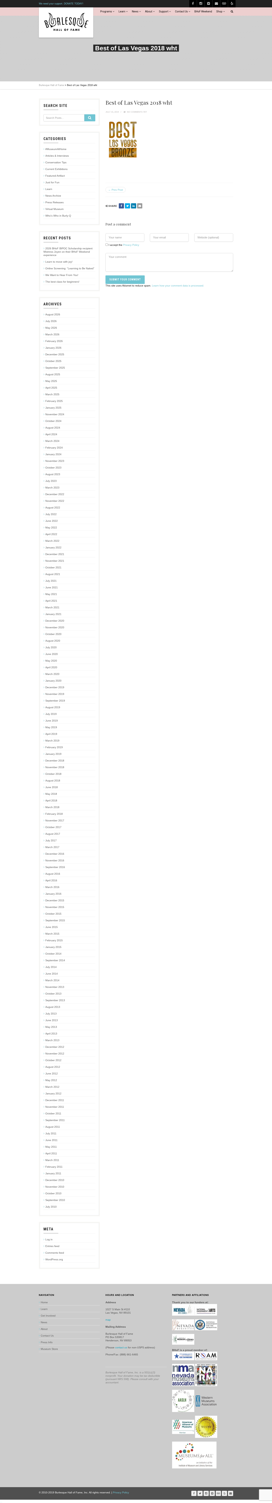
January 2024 (53, 454)
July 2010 (51, 1206)
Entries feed (52, 1246)
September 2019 (55, 700)
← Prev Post (115, 189)
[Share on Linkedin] (133, 205)
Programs (106, 11)
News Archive (53, 195)
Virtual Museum (54, 209)
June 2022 (51, 520)
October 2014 (53, 953)
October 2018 (53, 773)
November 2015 (54, 907)
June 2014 (51, 973)
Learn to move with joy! (59, 261)
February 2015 (54, 940)
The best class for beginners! (62, 281)
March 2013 (52, 1040)
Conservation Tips (55, 162)
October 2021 (53, 567)
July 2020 (51, 647)
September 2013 (55, 1000)
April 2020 (51, 667)
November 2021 (54, 560)
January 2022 (53, 547)
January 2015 (53, 947)
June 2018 (51, 787)
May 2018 (51, 793)
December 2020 (54, 620)
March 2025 (52, 394)
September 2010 (55, 1200)
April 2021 (51, 600)
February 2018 (54, 813)
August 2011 (52, 1126)
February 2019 (54, 747)
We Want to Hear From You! (61, 275)
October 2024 (53, 420)
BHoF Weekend (203, 11)
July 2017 (51, 840)
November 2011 (54, 1106)
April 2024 (51, 434)
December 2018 (54, 760)
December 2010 (54, 1180)
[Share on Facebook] (121, 205)
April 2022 (51, 534)
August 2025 (52, 374)
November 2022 (54, 500)
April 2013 (51, 1033)
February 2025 (54, 401)
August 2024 (52, 427)
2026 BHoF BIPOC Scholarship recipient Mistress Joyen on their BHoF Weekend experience (68, 252)
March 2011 (52, 1160)
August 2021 (52, 574)
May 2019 (51, 727)
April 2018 (51, 800)
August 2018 (52, 780)
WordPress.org (54, 1259)
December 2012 (54, 1046)
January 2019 (53, 753)
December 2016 (54, 853)
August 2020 (52, 640)
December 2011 (54, 1100)
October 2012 (53, 1060)
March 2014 (52, 980)
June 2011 (51, 1140)
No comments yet (136, 112)
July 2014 (51, 967)
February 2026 (54, 341)
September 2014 (55, 960)
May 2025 (51, 381)
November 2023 (54, 460)
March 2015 (52, 933)
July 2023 (51, 480)
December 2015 (54, 900)
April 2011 (51, 1153)
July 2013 (51, 1013)
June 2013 (51, 1020)
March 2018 (52, 807)
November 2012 (54, 1053)
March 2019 (52, 740)
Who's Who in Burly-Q (58, 215)
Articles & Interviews (57, 155)
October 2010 (53, 1193)
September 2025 (55, 367)
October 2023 (53, 467)
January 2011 (53, 1173)
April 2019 (51, 733)
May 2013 (51, 1026)
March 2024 (52, 440)
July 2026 (51, 321)
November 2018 (54, 767)
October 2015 (53, 913)
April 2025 (51, 387)
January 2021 (53, 614)
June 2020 (51, 654)
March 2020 (52, 674)
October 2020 (53, 634)
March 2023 (52, 487)
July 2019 (51, 713)
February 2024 (54, 447)
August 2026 (52, 314)
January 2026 (53, 347)
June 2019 (51, 720)
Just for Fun (52, 182)
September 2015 (55, 920)
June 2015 (51, 927)
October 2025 (53, 361)
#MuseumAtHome (55, 149)
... (1, 1501)
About (148, 11)
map (108, 1319)
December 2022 (54, 494)
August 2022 (52, 507)
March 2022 (52, 540)
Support (163, 11)
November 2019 (54, 693)
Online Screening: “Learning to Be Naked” (69, 268)
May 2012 (51, 1080)
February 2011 (54, 1166)
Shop (219, 11)
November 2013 (54, 986)
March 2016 (52, 887)
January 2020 (53, 680)
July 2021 (51, 580)
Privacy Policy (131, 244)
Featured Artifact (55, 175)
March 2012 (52, 1086)
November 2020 (54, 627)
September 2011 (55, 1120)
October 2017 (53, 827)
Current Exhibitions (56, 169)
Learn (122, 11)
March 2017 (52, 847)
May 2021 (51, 594)
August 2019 (52, 707)
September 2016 (55, 867)
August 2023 (52, 474)
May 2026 (51, 327)
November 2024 (54, 414)
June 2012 (51, 1073)
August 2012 (52, 1066)
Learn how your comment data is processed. (178, 285)
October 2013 (53, 993)
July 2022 (51, 514)
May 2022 (51, 527)
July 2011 (50, 1133)
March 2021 (52, 607)
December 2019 (54, 687)
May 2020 (51, 660)
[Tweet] (127, 205)
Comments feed (54, 1252)
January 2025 (53, 407)
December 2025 (54, 354)
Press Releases (54, 202)
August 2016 (52, 873)
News (135, 11)
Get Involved (48, 1315)
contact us (121, 1347)
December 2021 (54, 554)
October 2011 (53, 1113)
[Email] (139, 205)
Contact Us (181, 11)
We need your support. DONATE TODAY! (61, 3)
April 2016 (51, 880)
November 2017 (54, 820)
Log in (49, 1239)
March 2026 (52, 334)
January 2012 (53, 1093)
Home (44, 1302)
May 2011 (51, 1146)
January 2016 (53, 893)
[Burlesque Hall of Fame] (66, 22)
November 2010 (54, 1186)
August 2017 (52, 833)
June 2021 (51, 587)
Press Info (47, 1342)
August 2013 (52, 1006)
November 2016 (54, 860)
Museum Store (49, 1348)
